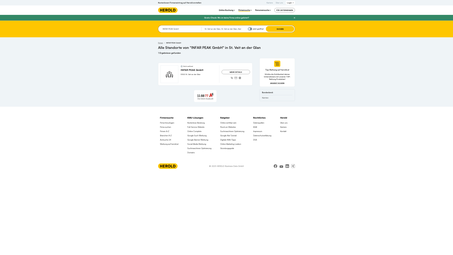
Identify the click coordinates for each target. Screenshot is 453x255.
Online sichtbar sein (228, 123)
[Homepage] (168, 10)
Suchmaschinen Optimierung (199, 148)
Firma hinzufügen (167, 123)
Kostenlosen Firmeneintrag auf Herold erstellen (179, 3)
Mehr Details (236, 72)
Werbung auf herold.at (169, 144)
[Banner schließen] (294, 17)
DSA (255, 140)
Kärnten (265, 98)
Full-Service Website (195, 127)
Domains (191, 152)
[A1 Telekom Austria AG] (205, 96)
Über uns (279, 3)
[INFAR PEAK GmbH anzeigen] (169, 74)
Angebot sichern (277, 83)
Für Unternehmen (284, 10)
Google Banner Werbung (197, 140)
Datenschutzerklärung (262, 135)
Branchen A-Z (166, 135)
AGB (255, 127)
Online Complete (194, 131)
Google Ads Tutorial (228, 135)
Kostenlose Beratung (196, 123)
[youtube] (281, 166)
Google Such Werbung (197, 135)
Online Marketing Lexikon (230, 144)
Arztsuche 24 (165, 140)
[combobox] (181, 29)
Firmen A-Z (164, 131)
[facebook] (275, 166)
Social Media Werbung (196, 144)
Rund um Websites (228, 127)
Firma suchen (165, 127)
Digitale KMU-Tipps (228, 140)
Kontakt (283, 131)
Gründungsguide (227, 148)
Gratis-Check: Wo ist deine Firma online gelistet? (226, 18)
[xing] (293, 166)
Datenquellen (258, 123)
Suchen (280, 29)
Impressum (257, 131)
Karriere (269, 3)
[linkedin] (287, 166)
